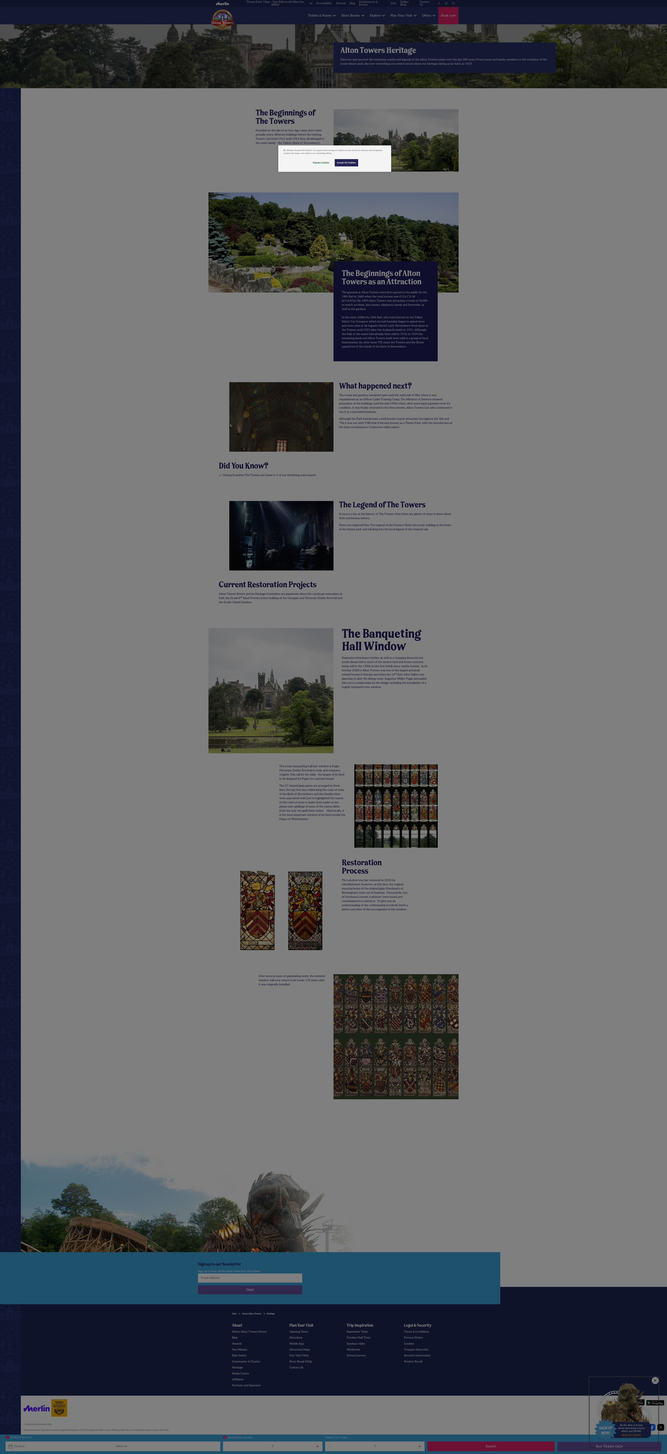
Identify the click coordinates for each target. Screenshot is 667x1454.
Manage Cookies (321, 162)
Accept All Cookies (346, 163)
